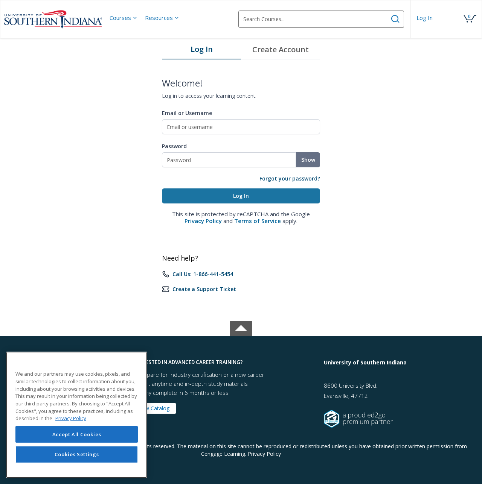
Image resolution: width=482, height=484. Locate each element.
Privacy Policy (203, 220)
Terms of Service (257, 220)
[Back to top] (241, 327)
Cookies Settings (77, 454)
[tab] (201, 51)
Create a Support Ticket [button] (204, 289)
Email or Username (187, 113)
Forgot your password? (289, 178)
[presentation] (123, 17)
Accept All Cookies (76, 434)
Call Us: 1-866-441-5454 (202, 274)
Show (308, 159)
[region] (76, 415)
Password (174, 146)
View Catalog (153, 408)
